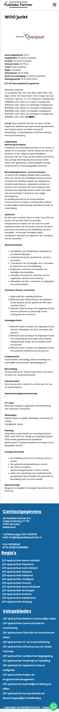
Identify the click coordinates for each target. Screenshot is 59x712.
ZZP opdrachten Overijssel (18, 579)
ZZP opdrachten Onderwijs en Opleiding (26, 660)
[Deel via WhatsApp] (28, 117)
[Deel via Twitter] (32, 117)
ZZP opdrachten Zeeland (17, 571)
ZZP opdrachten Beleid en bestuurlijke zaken (29, 618)
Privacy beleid (38, 710)
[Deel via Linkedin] (34, 117)
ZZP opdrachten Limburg (17, 601)
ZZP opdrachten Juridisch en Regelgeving (28, 656)
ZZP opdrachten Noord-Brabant (21, 586)
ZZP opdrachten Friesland (17, 575)
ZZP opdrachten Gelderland (19, 598)
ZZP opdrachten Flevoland (18, 564)
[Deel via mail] (30, 117)
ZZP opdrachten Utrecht (16, 583)
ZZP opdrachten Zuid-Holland (19, 568)
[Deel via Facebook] (27, 117)
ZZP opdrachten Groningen (18, 590)
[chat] (53, 706)
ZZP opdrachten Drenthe (17, 594)
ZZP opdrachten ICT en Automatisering (26, 642)
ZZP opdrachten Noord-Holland (21, 560)
